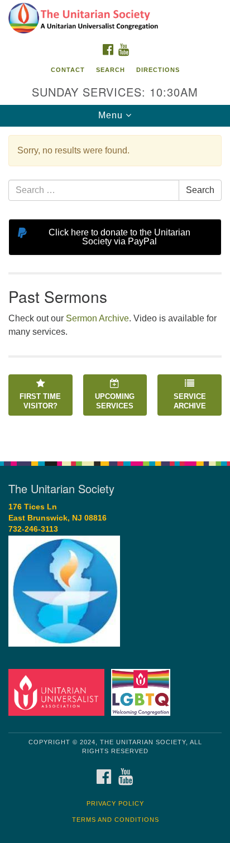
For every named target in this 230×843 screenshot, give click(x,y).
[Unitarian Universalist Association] (58, 691)
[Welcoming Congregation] (143, 691)
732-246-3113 (33, 529)
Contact (68, 69)
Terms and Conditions (115, 819)
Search (110, 69)
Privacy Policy (115, 803)
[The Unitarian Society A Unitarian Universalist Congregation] (115, 19)
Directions (158, 69)
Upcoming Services (115, 401)
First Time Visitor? (40, 401)
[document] (115, 288)
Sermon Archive (97, 318)
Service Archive (190, 401)
